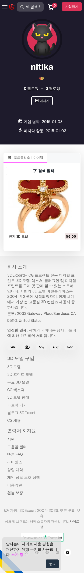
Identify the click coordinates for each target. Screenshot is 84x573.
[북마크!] (71, 226)
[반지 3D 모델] (43, 206)
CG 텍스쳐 (15, 389)
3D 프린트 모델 (20, 374)
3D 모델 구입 (20, 358)
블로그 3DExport (21, 412)
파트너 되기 (17, 405)
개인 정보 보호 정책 (23, 477)
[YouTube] (67, 553)
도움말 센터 (17, 446)
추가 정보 (19, 554)
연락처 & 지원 (21, 431)
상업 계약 (15, 469)
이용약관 (14, 485)
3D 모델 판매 (18, 397)
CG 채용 (14, 420)
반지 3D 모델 (18, 236)
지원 (11, 439)
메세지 (44, 101)
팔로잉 (53, 88)
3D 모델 (14, 366)
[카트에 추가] (62, 226)
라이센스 (14, 462)
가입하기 (71, 6)
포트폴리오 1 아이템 (28, 157)
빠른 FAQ (15, 454)
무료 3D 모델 (18, 382)
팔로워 (31, 88)
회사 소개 (17, 267)
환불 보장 (15, 492)
